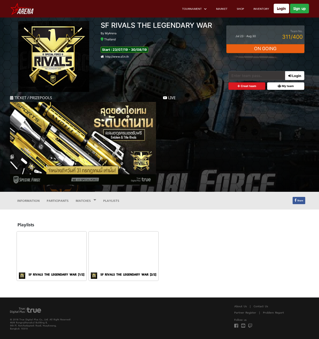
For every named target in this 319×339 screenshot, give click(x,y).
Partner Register (245, 312)
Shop (240, 8)
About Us (240, 306)
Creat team (248, 86)
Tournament (192, 8)
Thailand (109, 39)
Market (221, 8)
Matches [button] (84, 200)
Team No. (296, 31)
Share (299, 200)
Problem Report (273, 312)
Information (28, 200)
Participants (58, 200)
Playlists (111, 200)
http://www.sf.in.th (117, 56)
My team (287, 86)
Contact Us (261, 306)
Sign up (299, 8)
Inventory (261, 8)
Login (281, 8)
